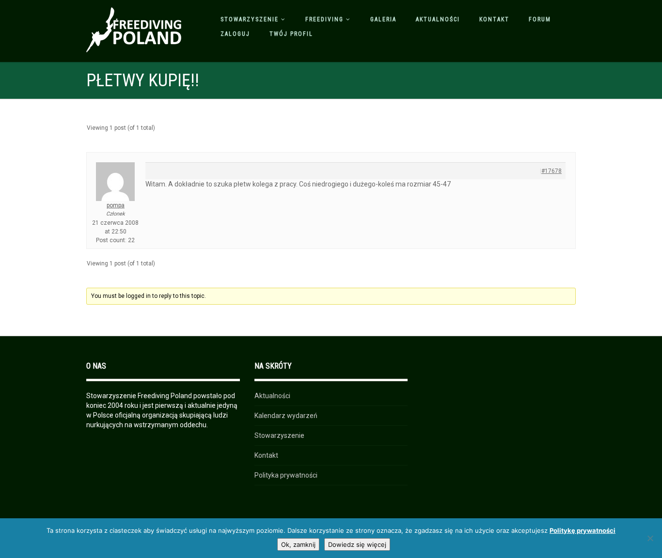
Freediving (324, 19)
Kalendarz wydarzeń (285, 415)
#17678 (551, 171)
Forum (540, 19)
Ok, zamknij (298, 544)
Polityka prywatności (285, 475)
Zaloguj (235, 34)
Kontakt (494, 19)
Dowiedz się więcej (357, 544)
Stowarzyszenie (250, 19)
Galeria (383, 19)
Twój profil (291, 34)
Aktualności (438, 19)
